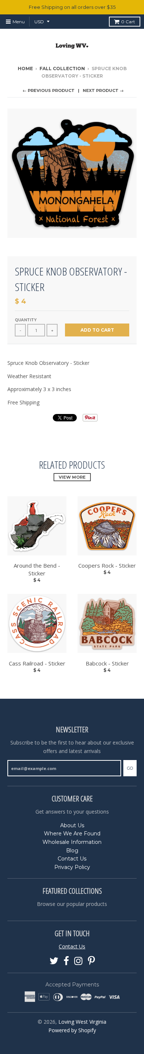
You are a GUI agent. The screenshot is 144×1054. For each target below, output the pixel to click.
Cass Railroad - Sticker (37, 663)
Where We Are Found (72, 833)
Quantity (26, 320)
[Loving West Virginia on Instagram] (78, 961)
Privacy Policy (72, 867)
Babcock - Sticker (107, 663)
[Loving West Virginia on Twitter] (53, 961)
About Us (72, 825)
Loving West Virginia (82, 1021)
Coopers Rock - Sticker (107, 565)
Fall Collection (62, 68)
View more (72, 477)
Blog (72, 850)
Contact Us (72, 858)
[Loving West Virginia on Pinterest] (91, 961)
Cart (128, 21)
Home (25, 68)
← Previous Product (49, 90)
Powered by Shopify (72, 1030)
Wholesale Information (72, 842)
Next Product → (103, 90)
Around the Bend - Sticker (37, 569)
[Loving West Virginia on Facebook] (66, 961)
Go (130, 768)
